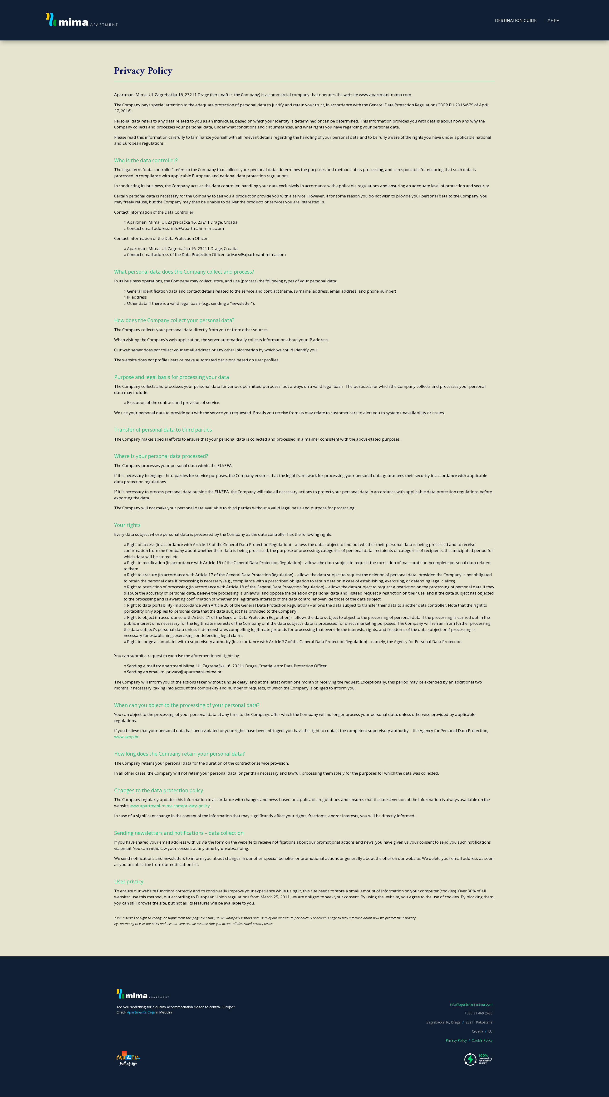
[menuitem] (515, 20)
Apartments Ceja (141, 1012)
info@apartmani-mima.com (471, 1004)
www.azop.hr (126, 736)
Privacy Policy (456, 1040)
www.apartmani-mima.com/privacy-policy (170, 805)
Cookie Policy (482, 1040)
